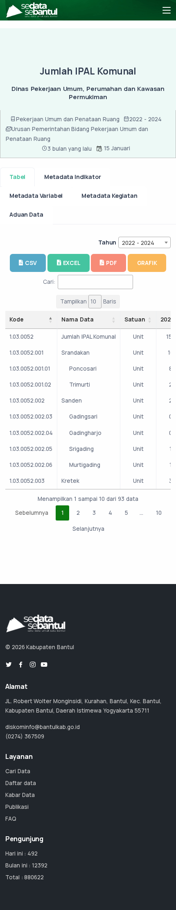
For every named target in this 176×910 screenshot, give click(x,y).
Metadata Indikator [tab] (72, 177)
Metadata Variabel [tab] (36, 195)
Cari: (49, 281)
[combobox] (144, 242)
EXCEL (72, 263)
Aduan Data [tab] (26, 214)
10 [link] (159, 512)
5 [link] (126, 512)
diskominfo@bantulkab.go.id (42, 727)
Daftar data (20, 783)
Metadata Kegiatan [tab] (109, 195)
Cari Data (17, 771)
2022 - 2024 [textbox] (138, 243)
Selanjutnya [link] (88, 528)
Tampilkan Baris (88, 301)
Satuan (134, 319)
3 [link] (94, 512)
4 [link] (110, 512)
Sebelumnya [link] (31, 512)
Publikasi (17, 806)
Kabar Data (20, 795)
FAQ (10, 818)
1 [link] (62, 512)
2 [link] (78, 512)
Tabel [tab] (17, 177)
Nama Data (77, 319)
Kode (16, 319)
